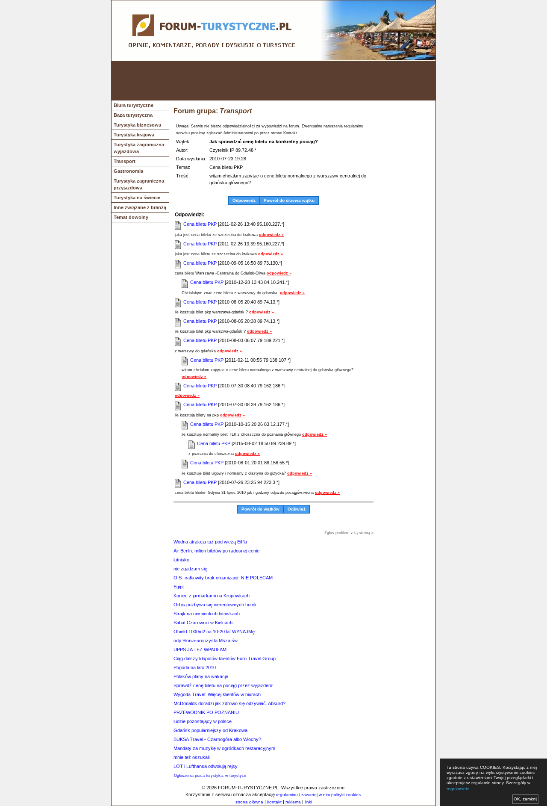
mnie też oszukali (191, 757)
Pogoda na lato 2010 (195, 667)
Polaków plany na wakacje (201, 676)
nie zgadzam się (190, 568)
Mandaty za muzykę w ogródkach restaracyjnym (224, 748)
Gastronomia (128, 171)
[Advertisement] (273, 81)
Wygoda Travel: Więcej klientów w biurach (217, 694)
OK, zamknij (525, 799)
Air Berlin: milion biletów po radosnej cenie (216, 550)
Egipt (179, 586)
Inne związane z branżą (140, 207)
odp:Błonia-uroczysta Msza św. (206, 640)
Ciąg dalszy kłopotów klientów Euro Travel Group (225, 658)
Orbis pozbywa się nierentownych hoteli (215, 604)
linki (308, 802)
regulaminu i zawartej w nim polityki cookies (318, 794)
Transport (124, 161)
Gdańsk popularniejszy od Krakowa (210, 730)
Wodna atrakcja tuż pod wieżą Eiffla (210, 541)
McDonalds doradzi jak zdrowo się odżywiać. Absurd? (229, 703)
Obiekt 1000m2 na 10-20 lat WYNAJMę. (215, 631)
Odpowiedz (244, 200)
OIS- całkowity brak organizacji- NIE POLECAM (223, 577)
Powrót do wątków (260, 509)
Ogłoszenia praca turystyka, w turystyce (210, 776)
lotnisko (181, 559)
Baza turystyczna (133, 115)
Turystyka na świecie (137, 197)
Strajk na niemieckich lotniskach (207, 613)
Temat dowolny (131, 217)
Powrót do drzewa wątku (289, 200)
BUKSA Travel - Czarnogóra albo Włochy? (217, 739)
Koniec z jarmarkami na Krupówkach (212, 595)
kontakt (274, 802)
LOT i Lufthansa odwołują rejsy (206, 766)
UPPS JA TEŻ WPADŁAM (200, 649)
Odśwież (297, 509)
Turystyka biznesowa (137, 124)
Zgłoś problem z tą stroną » (348, 533)
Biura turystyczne (133, 105)
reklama (293, 802)
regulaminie (458, 788)
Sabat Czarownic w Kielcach (203, 622)
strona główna (249, 802)
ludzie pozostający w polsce (203, 721)
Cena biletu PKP (200, 224)
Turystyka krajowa (134, 134)
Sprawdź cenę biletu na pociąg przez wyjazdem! (224, 685)
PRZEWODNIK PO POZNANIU (206, 712)
